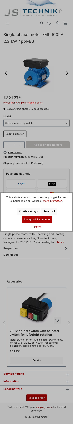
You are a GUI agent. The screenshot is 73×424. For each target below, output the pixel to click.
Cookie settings (28, 211)
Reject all (49, 211)
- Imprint (36, 226)
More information (52, 200)
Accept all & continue (37, 219)
